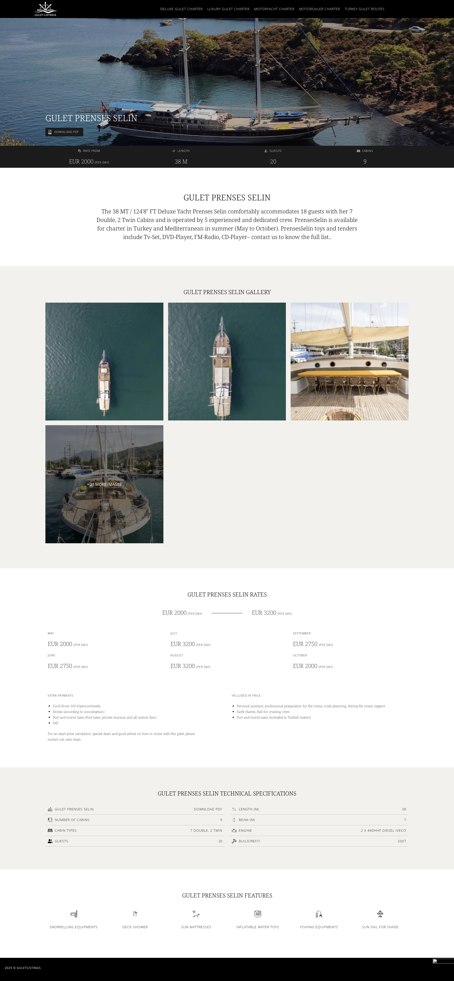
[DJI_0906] (104, 362)
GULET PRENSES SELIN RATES (227, 594)
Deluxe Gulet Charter (181, 9)
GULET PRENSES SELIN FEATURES (227, 895)
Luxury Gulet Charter (228, 9)
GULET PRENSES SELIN (91, 118)
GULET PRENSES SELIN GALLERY (227, 292)
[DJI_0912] (227, 362)
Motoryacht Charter (274, 9)
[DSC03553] (350, 362)
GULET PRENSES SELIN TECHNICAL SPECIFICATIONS (227, 793)
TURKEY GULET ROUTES (365, 9)
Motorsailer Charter (319, 9)
